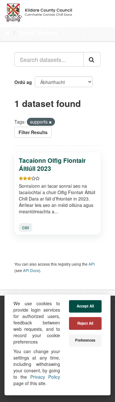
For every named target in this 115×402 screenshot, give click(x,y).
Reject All (85, 323)
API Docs (31, 270)
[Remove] (50, 122)
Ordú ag (23, 82)
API (91, 264)
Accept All (85, 306)
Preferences (85, 340)
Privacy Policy (45, 377)
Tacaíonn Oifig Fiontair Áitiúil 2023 (52, 164)
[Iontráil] (92, 59)
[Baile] (7, 32)
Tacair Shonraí (38, 33)
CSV (25, 227)
